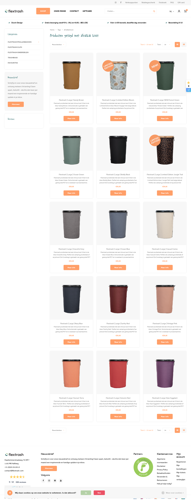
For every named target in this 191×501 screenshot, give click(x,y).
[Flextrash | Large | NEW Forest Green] (164, 74)
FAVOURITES (13, 63)
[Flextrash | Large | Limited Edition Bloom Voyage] (118, 74)
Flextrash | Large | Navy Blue (71, 323)
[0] (185, 11)
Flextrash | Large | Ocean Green (71, 174)
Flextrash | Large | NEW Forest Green (164, 100)
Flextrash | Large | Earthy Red (118, 323)
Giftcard (87, 11)
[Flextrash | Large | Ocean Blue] (118, 223)
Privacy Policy (162, 470)
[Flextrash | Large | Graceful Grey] (71, 223)
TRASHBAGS (13, 58)
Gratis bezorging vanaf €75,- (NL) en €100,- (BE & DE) (66, 23)
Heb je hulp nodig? (164, 484)
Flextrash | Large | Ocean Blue (118, 249)
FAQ (172, 2)
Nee (99, 493)
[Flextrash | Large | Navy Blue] (71, 298)
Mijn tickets (181, 473)
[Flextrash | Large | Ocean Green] (71, 149)
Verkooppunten (131, 2)
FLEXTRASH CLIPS (15, 47)
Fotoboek (162, 2)
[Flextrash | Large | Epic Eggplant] (164, 372)
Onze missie (60, 11)
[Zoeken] (154, 11)
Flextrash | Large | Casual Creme (165, 249)
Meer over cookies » (175, 493)
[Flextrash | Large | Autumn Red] (118, 372)
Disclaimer (161, 466)
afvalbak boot (68, 30)
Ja (86, 493)
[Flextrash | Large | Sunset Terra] (71, 372)
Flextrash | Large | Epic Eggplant (164, 398)
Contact (74, 11)
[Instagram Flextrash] (49, 480)
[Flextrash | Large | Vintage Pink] (164, 298)
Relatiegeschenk (148, 2)
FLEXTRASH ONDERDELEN (18, 52)
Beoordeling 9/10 (176, 23)
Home (52, 30)
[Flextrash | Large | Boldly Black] (118, 149)
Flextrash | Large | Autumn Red (118, 398)
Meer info (71, 118)
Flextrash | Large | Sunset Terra (71, 398)
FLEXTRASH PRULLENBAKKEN (19, 42)
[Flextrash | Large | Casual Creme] (164, 223)
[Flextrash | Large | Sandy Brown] (71, 74)
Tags (59, 30)
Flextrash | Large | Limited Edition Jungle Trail (165, 174)
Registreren (181, 462)
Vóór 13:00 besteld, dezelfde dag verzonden (128, 23)
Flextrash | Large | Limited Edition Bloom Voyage (118, 100)
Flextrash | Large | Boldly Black (118, 174)
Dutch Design (17, 23)
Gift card (181, 2)
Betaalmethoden (163, 473)
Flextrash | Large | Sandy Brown (71, 100)
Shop (43, 11)
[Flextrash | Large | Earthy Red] (118, 298)
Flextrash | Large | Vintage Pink (165, 323)
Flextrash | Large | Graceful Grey (71, 249)
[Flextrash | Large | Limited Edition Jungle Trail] (164, 149)
